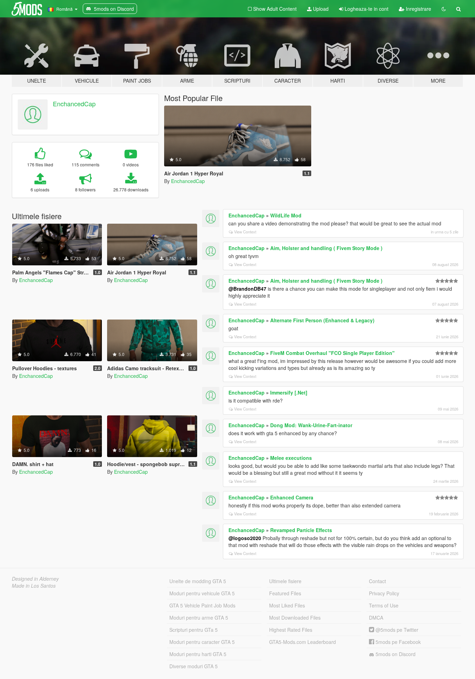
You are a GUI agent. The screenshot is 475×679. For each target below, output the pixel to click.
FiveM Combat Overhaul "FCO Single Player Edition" (332, 352)
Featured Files (285, 593)
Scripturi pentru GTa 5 (193, 629)
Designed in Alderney (35, 578)
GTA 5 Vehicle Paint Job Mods (202, 605)
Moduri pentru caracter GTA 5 (202, 641)
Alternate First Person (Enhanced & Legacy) (322, 320)
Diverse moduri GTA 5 (193, 666)
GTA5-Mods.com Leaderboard (302, 641)
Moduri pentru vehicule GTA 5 (202, 593)
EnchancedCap (74, 103)
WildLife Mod (285, 215)
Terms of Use (383, 605)
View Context (245, 231)
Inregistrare (417, 8)
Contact (377, 581)
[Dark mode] (443, 8)
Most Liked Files (287, 605)
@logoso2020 (244, 538)
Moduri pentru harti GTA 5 (197, 654)
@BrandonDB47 (247, 288)
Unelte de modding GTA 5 (197, 581)
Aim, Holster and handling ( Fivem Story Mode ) (326, 248)
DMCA (376, 617)
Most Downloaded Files (295, 617)
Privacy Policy (384, 593)
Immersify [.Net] (288, 392)
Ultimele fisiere (285, 581)
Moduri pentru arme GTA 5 (198, 617)
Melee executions (291, 457)
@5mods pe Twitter (396, 629)
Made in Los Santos (34, 585)
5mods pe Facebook (397, 641)
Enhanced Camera (291, 497)
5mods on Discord (395, 654)
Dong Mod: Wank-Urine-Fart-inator (311, 425)
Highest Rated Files (290, 629)
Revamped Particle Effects (301, 530)
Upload (320, 8)
